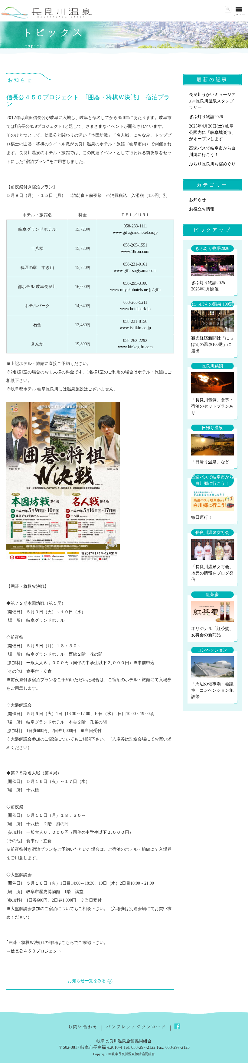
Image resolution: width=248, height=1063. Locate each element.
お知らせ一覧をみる (87, 981)
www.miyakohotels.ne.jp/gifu (135, 289)
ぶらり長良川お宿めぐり (212, 164)
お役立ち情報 (201, 209)
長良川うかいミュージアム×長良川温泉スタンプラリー (212, 101)
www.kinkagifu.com (135, 347)
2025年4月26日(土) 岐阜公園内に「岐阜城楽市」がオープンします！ (212, 132)
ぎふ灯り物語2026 (206, 116)
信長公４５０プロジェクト (36, 951)
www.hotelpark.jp (135, 308)
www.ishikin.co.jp (135, 328)
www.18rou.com (135, 251)
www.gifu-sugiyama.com (135, 270)
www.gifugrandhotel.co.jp (135, 232)
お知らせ (197, 199)
